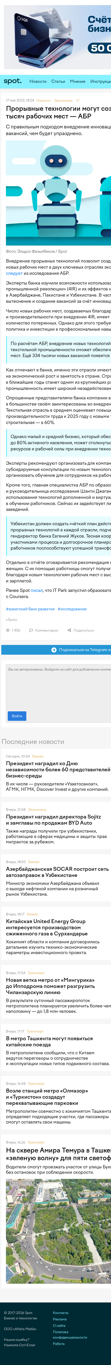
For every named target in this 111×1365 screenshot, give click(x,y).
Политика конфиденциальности (70, 1334)
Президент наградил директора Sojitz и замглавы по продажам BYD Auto (53, 820)
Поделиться (83, 630)
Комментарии (46, 630)
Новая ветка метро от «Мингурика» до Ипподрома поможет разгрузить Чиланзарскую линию (50, 986)
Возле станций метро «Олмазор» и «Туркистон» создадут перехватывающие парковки (47, 1097)
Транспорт (36, 973)
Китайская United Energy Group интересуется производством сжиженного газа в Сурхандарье (47, 927)
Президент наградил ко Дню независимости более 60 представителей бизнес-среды (58, 769)
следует (14, 273)
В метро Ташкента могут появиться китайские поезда (49, 1041)
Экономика (37, 810)
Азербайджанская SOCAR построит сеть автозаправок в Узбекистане (57, 872)
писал (37, 590)
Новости (37, 81)
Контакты (60, 1313)
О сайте (59, 1326)
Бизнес (38, 756)
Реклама (60, 1319)
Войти (17, 716)
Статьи (58, 81)
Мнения (77, 81)
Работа (59, 1344)
